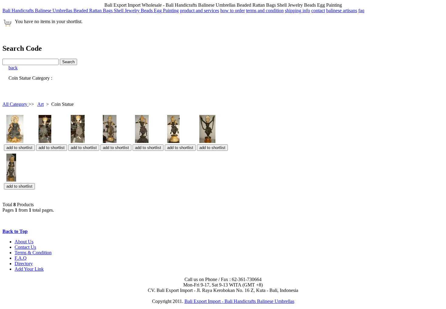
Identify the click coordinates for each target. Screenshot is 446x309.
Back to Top (15, 231)
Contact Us (25, 247)
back (13, 67)
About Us (24, 241)
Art (40, 104)
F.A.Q (21, 258)
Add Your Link (29, 269)
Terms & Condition (33, 252)
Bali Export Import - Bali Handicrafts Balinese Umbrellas (239, 301)
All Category (15, 104)
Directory (24, 263)
